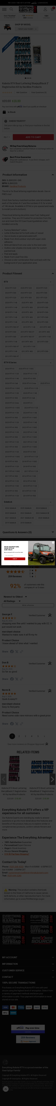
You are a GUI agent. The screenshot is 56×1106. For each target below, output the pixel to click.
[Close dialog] (53, 542)
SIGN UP (14, 558)
